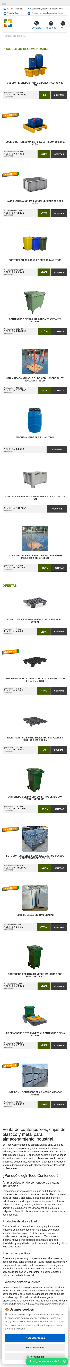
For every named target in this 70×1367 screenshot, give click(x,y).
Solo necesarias (35, 1347)
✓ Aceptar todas (35, 1338)
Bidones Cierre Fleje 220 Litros (35, 437)
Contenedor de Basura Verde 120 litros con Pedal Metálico (35, 975)
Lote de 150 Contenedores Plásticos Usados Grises (35, 1093)
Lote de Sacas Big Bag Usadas (35, 915)
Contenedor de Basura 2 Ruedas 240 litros (35, 260)
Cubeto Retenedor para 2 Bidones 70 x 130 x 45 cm (35, 84)
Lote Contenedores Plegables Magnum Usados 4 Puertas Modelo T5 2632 (35, 857)
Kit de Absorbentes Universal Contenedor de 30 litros (35, 1034)
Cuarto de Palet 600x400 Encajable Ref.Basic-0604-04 (35, 620)
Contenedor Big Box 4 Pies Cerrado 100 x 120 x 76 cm (35, 497)
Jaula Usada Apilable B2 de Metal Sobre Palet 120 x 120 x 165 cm (35, 379)
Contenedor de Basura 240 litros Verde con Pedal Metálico (35, 798)
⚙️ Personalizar (35, 1356)
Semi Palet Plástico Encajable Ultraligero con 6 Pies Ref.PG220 (35, 679)
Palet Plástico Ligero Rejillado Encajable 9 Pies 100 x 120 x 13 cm (35, 739)
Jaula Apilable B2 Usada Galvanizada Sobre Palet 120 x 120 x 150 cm (35, 556)
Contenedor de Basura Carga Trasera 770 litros (35, 320)
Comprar (59, 95)
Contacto (36, 27)
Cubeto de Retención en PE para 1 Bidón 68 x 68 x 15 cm (35, 143)
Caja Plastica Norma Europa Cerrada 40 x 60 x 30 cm (35, 202)
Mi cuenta (51, 27)
